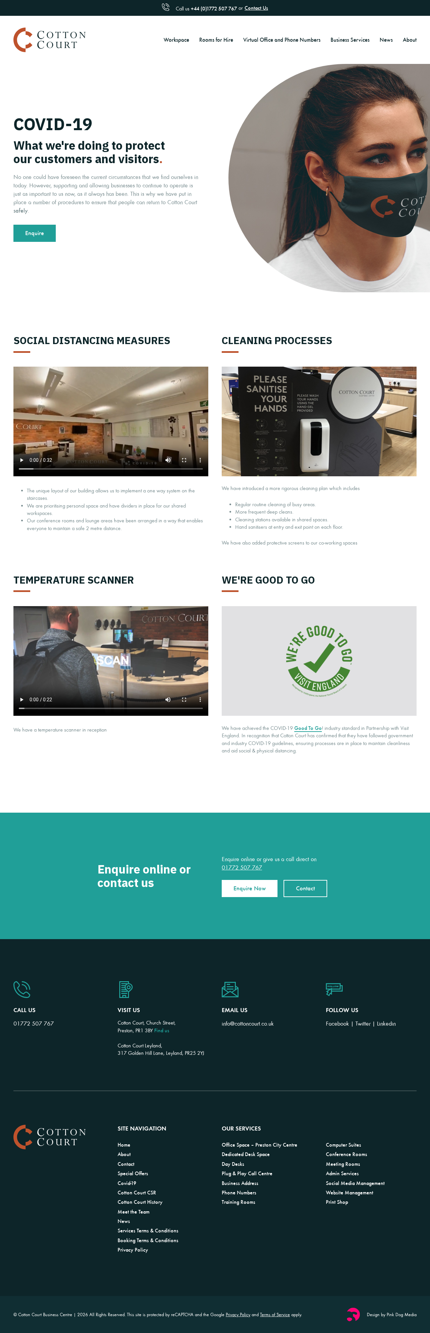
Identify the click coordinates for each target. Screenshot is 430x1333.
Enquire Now (249, 888)
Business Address (240, 1183)
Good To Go (308, 728)
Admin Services (342, 1173)
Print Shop (337, 1201)
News (386, 39)
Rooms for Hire (216, 39)
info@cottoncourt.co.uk (248, 1023)
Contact (305, 888)
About (410, 39)
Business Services (350, 39)
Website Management (349, 1192)
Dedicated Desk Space (246, 1154)
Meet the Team (133, 1211)
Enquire (34, 232)
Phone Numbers (239, 1192)
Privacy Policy (133, 1249)
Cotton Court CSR (137, 1192)
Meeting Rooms (343, 1163)
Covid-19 (127, 1183)
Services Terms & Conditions (148, 1230)
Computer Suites (343, 1144)
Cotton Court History (140, 1201)
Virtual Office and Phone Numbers (281, 39)
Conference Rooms (346, 1154)
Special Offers (133, 1173)
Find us (161, 1030)
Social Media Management (355, 1183)
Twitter (363, 1023)
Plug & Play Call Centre (247, 1173)
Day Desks (233, 1163)
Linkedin (386, 1023)
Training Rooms (238, 1201)
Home (124, 1144)
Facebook (337, 1023)
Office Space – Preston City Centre (259, 1144)
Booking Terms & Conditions (148, 1240)
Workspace (176, 39)
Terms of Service (275, 1314)
